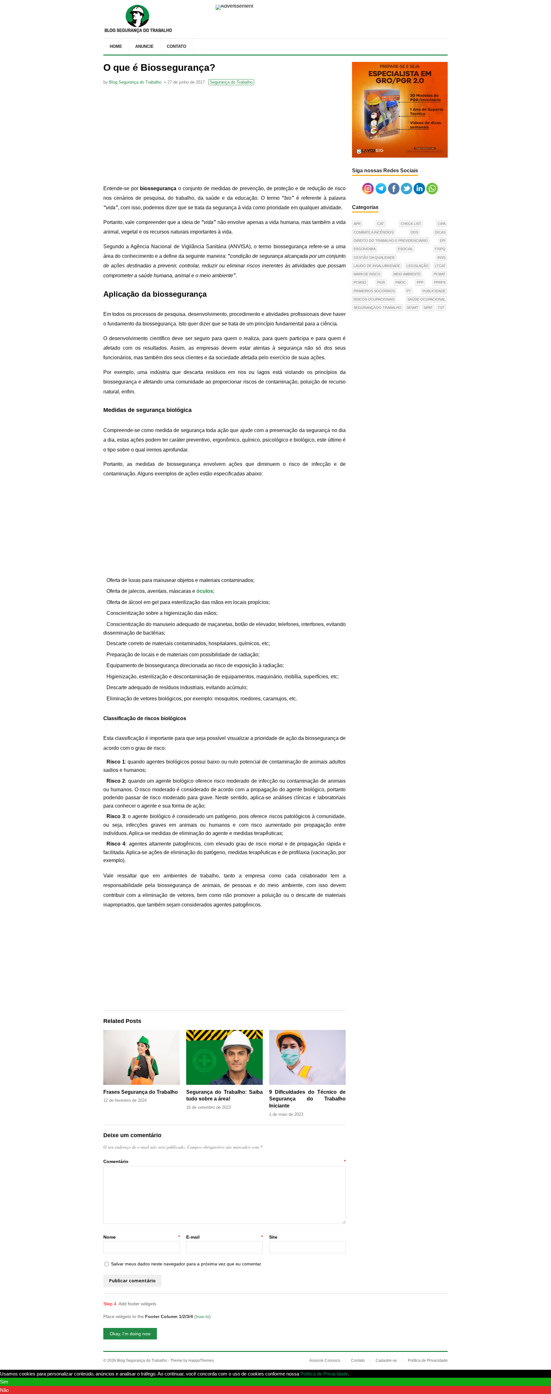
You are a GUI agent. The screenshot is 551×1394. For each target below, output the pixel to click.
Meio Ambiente (407, 274)
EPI (442, 240)
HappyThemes (201, 1360)
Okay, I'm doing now (130, 1333)
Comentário (224, 1161)
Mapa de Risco (367, 274)
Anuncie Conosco (324, 1360)
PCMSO (360, 282)
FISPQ (440, 249)
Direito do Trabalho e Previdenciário (391, 240)
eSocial (405, 249)
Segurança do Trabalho (231, 82)
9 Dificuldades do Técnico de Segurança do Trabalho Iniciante (307, 1098)
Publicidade (433, 291)
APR (357, 224)
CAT (380, 224)
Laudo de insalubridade (377, 266)
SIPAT (428, 307)
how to (202, 1316)
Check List (411, 224)
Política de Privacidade (428, 1360)
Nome (141, 1237)
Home (116, 46)
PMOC (400, 282)
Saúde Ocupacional (426, 299)
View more (361, 1373)
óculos (204, 591)
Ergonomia (365, 249)
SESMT (412, 307)
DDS (414, 232)
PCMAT (439, 274)
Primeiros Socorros (374, 291)
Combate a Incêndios (373, 232)
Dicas (440, 232)
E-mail (224, 1237)
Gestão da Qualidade (374, 257)
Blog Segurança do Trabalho (135, 82)
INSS (441, 257)
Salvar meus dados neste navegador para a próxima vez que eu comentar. (186, 1263)
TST (441, 307)
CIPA (441, 224)
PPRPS (439, 282)
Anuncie (144, 46)
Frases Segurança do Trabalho (140, 1092)
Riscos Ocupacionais (374, 299)
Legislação (418, 266)
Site (273, 1237)
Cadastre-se (386, 1360)
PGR (381, 282)
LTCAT (440, 266)
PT (409, 291)
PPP (420, 282)
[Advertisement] (224, 136)
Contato (176, 46)
